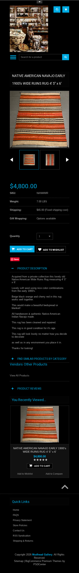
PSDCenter (39, 564)
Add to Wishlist (53, 249)
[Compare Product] (56, 9)
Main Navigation (13, 57)
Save (16, 259)
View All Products (19, 375)
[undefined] (39, 146)
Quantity (15, 236)
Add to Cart (24, 249)
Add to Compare (54, 474)
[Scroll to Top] (64, 487)
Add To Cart (42, 465)
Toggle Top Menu (39, 2)
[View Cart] (65, 9)
